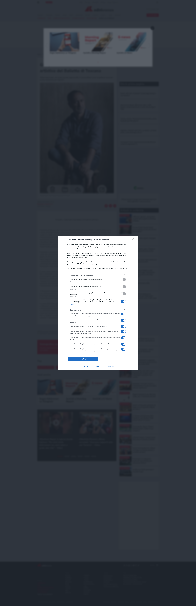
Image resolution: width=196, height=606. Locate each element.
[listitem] (98, 275)
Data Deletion (86, 366)
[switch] (123, 279)
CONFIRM (83, 359)
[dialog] (98, 303)
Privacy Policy (109, 366)
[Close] (133, 240)
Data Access (98, 366)
